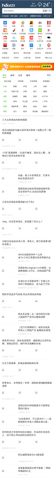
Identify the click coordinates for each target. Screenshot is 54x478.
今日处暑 (5, 16)
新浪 (40, 26)
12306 (49, 48)
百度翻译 (31, 33)
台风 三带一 (23, 16)
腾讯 (22, 26)
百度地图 (22, 33)
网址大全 (48, 58)
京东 (5, 41)
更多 (49, 75)
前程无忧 (5, 58)
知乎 (31, 48)
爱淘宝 (31, 41)
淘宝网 (22, 41)
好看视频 (49, 33)
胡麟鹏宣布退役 (35, 16)
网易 (48, 26)
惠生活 (16, 53)
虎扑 (22, 48)
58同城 (20, 81)
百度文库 (40, 48)
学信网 (13, 33)
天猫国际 (5, 48)
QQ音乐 (38, 53)
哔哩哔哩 (14, 41)
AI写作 (16, 58)
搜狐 (31, 26)
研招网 (48, 41)
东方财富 (5, 33)
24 (46, 5)
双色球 (37, 58)
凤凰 (13, 26)
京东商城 (33, 81)
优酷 (13, 48)
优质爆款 (46, 81)
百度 (5, 26)
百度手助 (40, 41)
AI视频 (4, 53)
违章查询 (48, 53)
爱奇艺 (40, 33)
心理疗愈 (27, 58)
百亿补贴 (7, 81)
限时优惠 (27, 53)
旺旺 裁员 (14, 16)
